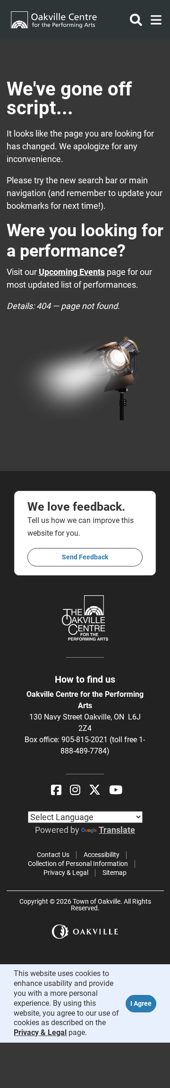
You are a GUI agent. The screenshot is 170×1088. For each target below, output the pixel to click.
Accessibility (101, 854)
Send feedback (85, 557)
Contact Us (53, 854)
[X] (95, 790)
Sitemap (114, 872)
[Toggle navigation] (153, 20)
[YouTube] (115, 790)
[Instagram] (75, 790)
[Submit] (136, 20)
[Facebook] (56, 790)
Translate (117, 830)
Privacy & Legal (65, 872)
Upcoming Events (72, 272)
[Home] (54, 19)
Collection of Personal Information (78, 863)
